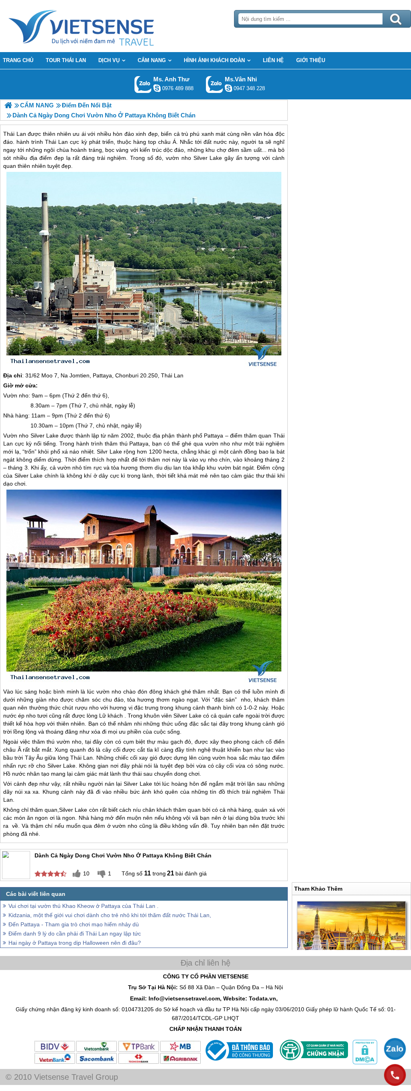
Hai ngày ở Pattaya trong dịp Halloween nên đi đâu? (74, 943)
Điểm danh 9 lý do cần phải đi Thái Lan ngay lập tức (74, 933)
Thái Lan (172, 375)
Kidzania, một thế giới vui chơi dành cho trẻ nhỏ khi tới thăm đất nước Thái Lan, (109, 915)
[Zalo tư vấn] (395, 1049)
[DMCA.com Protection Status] (364, 1062)
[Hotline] (395, 1075)
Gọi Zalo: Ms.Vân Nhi (215, 84)
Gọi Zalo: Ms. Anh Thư (143, 84)
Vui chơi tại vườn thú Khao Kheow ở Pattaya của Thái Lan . (83, 906)
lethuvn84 (157, 88)
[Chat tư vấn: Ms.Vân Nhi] (228, 88)
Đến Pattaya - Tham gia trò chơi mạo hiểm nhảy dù (73, 924)
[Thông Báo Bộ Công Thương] (238, 1062)
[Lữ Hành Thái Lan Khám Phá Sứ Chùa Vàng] (8, 105)
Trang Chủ (101, 26)
